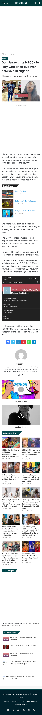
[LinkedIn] (18, 342)
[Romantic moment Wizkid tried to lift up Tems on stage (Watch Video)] (31, 546)
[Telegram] (34, 342)
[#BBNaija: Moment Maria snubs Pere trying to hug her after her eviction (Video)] (31, 442)
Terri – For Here (20, 191)
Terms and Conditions (21, 705)
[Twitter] (13, 342)
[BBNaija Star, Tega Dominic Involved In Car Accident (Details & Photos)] (11, 467)
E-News (11, 54)
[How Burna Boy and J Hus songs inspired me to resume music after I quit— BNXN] (31, 467)
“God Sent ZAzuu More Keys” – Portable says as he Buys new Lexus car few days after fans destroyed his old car (10, 558)
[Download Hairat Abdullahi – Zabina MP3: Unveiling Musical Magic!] (6, 666)
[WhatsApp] (29, 342)
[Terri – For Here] (7, 194)
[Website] (19, 375)
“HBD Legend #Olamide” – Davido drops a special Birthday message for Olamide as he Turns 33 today (31, 504)
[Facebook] (8, 342)
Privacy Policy (25, 701)
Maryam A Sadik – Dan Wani (25, 211)
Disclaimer (34, 701)
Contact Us (15, 701)
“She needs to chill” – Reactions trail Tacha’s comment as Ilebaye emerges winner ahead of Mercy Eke (10, 531)
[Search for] (39, 3)
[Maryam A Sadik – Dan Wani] (7, 213)
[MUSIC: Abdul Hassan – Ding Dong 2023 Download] (6, 655)
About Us (7, 701)
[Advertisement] (21, 29)
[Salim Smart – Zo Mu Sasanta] (7, 203)
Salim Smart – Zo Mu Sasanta (25, 201)
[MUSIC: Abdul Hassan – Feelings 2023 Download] (6, 639)
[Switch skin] (35, 3)
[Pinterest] (23, 342)
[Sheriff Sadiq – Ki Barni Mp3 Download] (6, 647)
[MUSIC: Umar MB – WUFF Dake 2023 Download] (6, 680)
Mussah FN (7, 76)
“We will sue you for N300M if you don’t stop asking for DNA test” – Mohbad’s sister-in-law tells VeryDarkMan (30, 531)
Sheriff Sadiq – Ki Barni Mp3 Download (23, 645)
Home (5, 54)
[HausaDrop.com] (21, 3)
